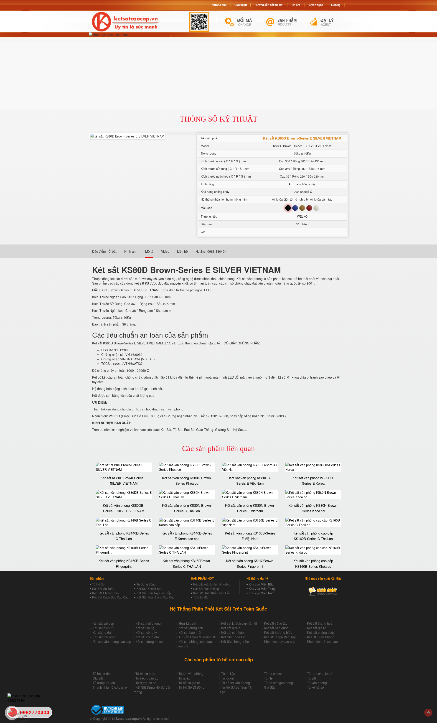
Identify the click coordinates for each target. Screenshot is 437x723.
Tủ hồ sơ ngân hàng (278, 682)
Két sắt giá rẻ (316, 628)
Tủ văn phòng (317, 682)
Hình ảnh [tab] (130, 251)
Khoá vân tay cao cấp (279, 641)
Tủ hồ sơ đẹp (102, 673)
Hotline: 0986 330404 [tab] (211, 251)
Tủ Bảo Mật (200, 597)
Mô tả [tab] (149, 251)
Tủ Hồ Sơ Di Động (191, 687)
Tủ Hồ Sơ (98, 584)
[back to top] (428, 713)
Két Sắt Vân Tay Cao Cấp (154, 593)
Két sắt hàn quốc (276, 628)
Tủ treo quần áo (146, 678)
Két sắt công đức (147, 637)
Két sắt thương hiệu (278, 632)
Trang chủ (220, 5)
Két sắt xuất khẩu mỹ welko (211, 584)
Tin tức (295, 5)
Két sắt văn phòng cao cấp (112, 641)
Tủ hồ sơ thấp (145, 673)
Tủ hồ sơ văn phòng (235, 682)
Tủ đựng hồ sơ (145, 682)
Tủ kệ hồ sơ (315, 687)
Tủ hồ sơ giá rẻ (189, 682)
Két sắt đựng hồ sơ (149, 641)
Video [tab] (165, 251)
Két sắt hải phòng (148, 623)
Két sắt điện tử (103, 628)
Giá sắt (98, 678)
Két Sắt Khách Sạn (149, 588)
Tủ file (268, 678)
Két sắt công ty (146, 632)
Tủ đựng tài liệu (104, 682)
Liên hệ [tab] (182, 251)
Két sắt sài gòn (103, 623)
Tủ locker (227, 678)
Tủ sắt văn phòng (190, 673)
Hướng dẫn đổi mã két (269, 5)
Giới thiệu (240, 5)
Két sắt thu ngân (104, 637)
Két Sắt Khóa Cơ (233, 637)
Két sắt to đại (102, 632)
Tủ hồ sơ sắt (273, 673)
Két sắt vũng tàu (275, 623)
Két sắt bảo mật (189, 632)
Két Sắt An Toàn (103, 588)
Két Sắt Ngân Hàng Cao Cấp (155, 597)
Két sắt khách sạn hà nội (239, 623)
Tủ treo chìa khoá (319, 673)
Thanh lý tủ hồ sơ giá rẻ (110, 687)
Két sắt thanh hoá (320, 623)
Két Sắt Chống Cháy (105, 593)
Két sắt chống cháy (321, 632)
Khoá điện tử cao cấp (322, 641)
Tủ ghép (184, 678)
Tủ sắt (311, 678)
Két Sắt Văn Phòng (206, 588)
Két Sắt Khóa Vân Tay (280, 637)
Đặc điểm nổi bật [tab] (104, 251)
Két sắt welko (230, 628)
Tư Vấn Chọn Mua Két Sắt (197, 637)
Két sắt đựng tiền (190, 628)
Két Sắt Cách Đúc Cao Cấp (110, 597)
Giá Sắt (269, 687)
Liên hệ (335, 5)
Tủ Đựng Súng (146, 584)
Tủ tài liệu (228, 673)
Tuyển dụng (315, 5)
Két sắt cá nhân (232, 632)
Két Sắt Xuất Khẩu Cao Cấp (211, 593)
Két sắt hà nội (145, 628)
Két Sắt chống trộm (235, 641)
